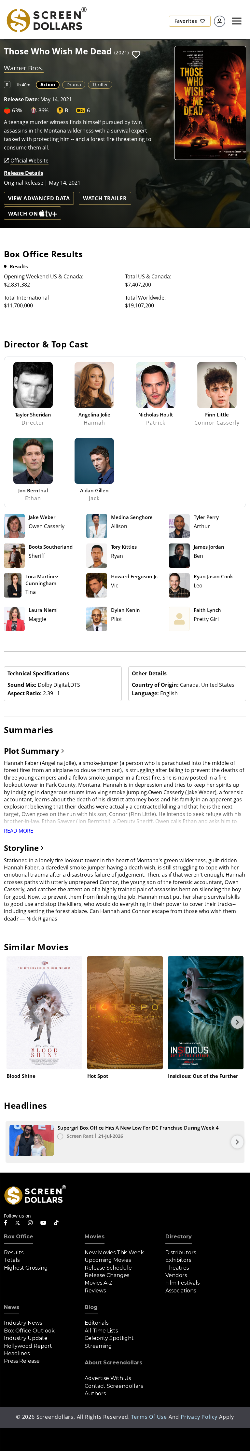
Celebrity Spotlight (109, 1338)
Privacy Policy (199, 1416)
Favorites (186, 21)
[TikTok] (56, 1222)
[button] (136, 54)
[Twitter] (17, 1222)
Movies (94, 1236)
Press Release (22, 1361)
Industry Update (26, 1338)
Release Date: (21, 99)
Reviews (95, 1291)
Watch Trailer (105, 198)
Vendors (176, 1275)
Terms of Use (149, 1416)
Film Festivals (182, 1283)
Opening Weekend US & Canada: (43, 276)
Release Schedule (108, 1268)
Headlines (17, 1353)
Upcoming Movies (108, 1260)
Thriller (100, 84)
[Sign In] (219, 21)
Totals (12, 1260)
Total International (26, 297)
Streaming (98, 1346)
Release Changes (107, 1275)
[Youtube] (43, 1222)
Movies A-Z (99, 1283)
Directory (178, 1236)
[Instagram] (30, 1222)
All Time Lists (101, 1331)
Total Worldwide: (145, 297)
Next (237, 1022)
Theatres (177, 1268)
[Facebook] (5, 1222)
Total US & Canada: (148, 276)
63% (17, 110)
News (11, 1307)
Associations (180, 1291)
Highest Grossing (26, 1268)
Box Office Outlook (29, 1331)
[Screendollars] (46, 18)
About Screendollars (113, 1362)
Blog (91, 1307)
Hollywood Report (28, 1346)
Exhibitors (178, 1260)
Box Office (18, 1236)
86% (43, 110)
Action (47, 84)
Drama (73, 84)
